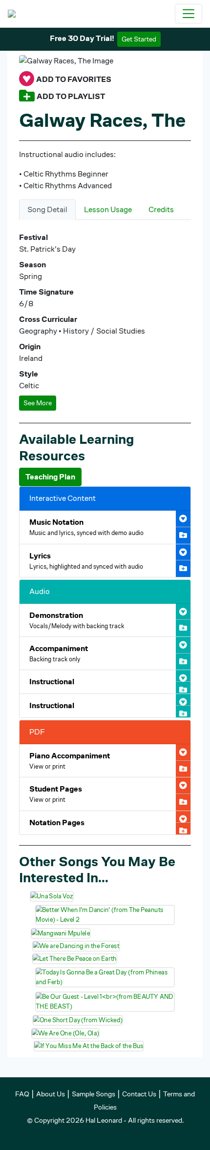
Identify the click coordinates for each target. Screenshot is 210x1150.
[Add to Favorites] (26, 79)
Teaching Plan (50, 477)
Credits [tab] (161, 209)
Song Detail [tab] (47, 209)
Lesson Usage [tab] (108, 209)
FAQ (22, 1094)
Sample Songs (93, 1094)
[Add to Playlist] (27, 96)
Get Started (139, 39)
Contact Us (139, 1094)
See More (37, 403)
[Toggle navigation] (188, 13)
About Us (50, 1094)
